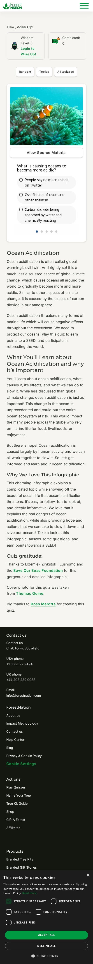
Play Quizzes (16, 787)
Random (25, 71)
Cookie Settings (21, 763)
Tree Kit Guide (17, 803)
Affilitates (13, 828)
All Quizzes (65, 71)
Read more (29, 893)
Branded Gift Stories (21, 867)
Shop (10, 811)
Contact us (14, 731)
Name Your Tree (18, 795)
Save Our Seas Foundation (38, 570)
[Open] (84, 5)
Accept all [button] (46, 935)
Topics (44, 71)
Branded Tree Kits (19, 859)
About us (13, 715)
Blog (9, 748)
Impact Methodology (22, 723)
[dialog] (46, 917)
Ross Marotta (43, 604)
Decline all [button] (46, 946)
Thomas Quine (29, 593)
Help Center (15, 739)
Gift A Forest (15, 820)
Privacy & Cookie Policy (24, 756)
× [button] (88, 875)
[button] (46, 956)
